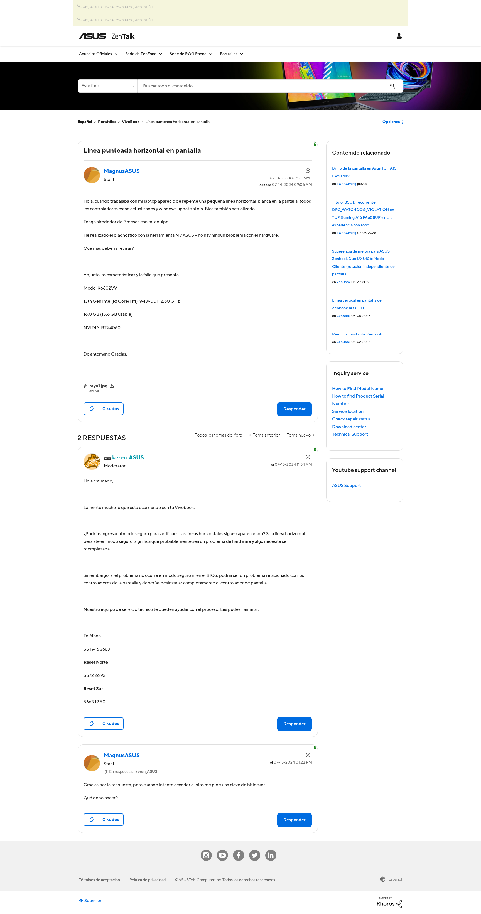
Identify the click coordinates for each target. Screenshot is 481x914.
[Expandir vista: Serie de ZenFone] (160, 54)
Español (85, 121)
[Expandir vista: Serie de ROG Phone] (210, 54)
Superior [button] (93, 900)
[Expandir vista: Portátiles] (241, 54)
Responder (294, 409)
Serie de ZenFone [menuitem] (140, 54)
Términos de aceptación (99, 880)
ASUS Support (346, 485)
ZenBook (343, 282)
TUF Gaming (346, 184)
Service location (348, 411)
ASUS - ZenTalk (107, 36)
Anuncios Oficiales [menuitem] (95, 54)
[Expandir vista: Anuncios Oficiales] (116, 54)
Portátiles (107, 121)
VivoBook (130, 121)
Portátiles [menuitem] (228, 54)
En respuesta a (133, 771)
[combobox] (270, 86)
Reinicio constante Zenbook (357, 334)
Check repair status (351, 419)
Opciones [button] (391, 121)
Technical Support (350, 434)
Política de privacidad (147, 880)
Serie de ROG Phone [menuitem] (188, 54)
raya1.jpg (98, 386)
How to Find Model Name (357, 388)
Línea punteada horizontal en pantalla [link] (177, 121)
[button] (91, 409)
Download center (349, 427)
